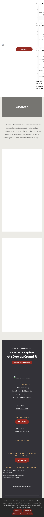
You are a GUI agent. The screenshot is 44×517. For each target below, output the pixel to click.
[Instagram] (26, 445)
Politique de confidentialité (22, 514)
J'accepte (17, 510)
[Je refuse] (41, 507)
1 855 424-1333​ (22, 428)
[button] (24, 49)
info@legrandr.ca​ (22, 431)
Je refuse (27, 510)
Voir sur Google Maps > (22, 397)
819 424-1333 (22, 405)
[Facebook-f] (18, 445)
